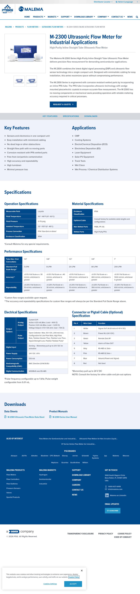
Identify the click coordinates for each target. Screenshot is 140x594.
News (130, 16)
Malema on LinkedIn (118, 495)
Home (27, 16)
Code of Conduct (123, 537)
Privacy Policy (105, 533)
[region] (44, 579)
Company (102, 16)
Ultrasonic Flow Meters (52, 27)
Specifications (71, 116)
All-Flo (24, 455)
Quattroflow (75, 462)
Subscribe (113, 510)
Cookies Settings (50, 583)
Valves (9, 492)
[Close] (82, 571)
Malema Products (15, 470)
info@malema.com (115, 489)
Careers (76, 484)
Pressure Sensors (13, 488)
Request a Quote (62, 104)
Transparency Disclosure (80, 533)
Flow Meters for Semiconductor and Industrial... (58, 438)
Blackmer (44, 455)
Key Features (50, 116)
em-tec (75, 455)
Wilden (85, 462)
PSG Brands (70, 451)
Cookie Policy (125, 533)
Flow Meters (32, 27)
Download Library (83, 16)
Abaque (14, 455)
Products (38, 16)
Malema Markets (47, 470)
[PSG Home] (8, 9)
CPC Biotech (55, 455)
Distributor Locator (102, 1)
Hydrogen (43, 474)
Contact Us (117, 16)
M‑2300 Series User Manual (65, 417)
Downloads (90, 116)
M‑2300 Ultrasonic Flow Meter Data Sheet (26, 417)
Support (65, 16)
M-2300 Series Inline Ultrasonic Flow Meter (86, 27)
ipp (105, 455)
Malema (8, 27)
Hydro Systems (95, 456)
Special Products (13, 497)
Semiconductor (45, 479)
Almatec (34, 455)
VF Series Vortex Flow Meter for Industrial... (78, 444)
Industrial (43, 483)
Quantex (64, 462)
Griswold (85, 455)
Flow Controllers (12, 479)
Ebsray (65, 455)
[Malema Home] (31, 9)
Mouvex (126, 455)
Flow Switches (12, 483)
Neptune (54, 462)
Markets (52, 16)
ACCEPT (73, 584)
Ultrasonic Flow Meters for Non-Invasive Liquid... (98, 438)
